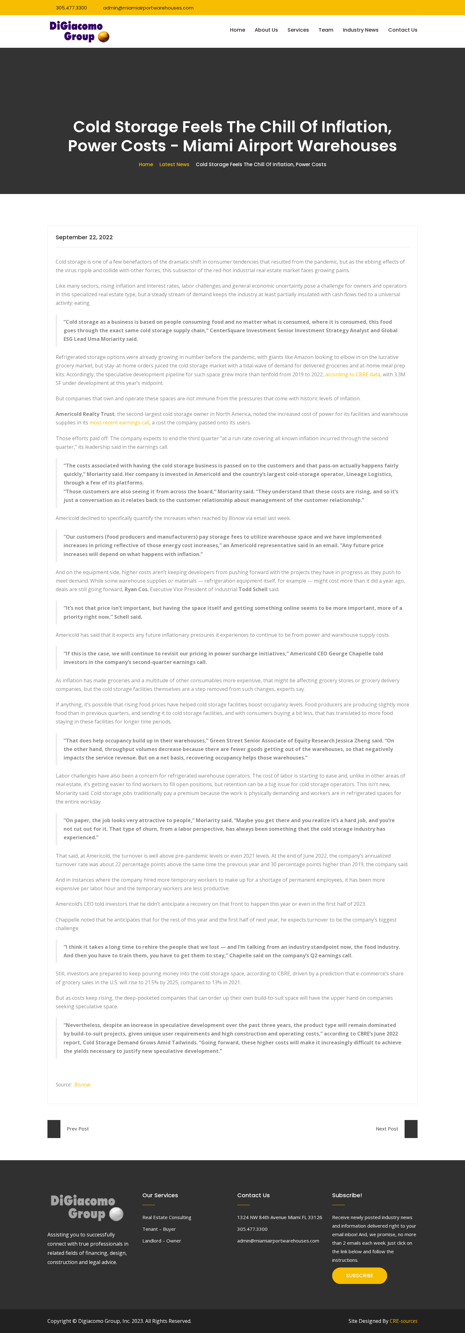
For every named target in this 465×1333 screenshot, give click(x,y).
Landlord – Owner (161, 1240)
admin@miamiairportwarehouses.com (148, 7)
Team (326, 30)
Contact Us (403, 30)
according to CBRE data (352, 374)
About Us (266, 30)
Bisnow (82, 1084)
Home (237, 30)
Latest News (174, 164)
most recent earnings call (119, 422)
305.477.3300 (71, 7)
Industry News (361, 30)
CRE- (404, 1320)
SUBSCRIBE (359, 1275)
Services (298, 30)
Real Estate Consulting (166, 1217)
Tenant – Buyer (159, 1229)
